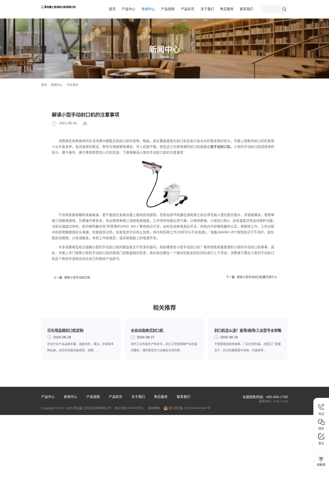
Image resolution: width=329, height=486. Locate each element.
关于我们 (207, 9)
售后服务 (227, 9)
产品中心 (128, 9)
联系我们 (246, 9)
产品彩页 (187, 9)
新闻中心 (148, 9)
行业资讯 (72, 85)
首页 (112, 9)
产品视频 (168, 9)
